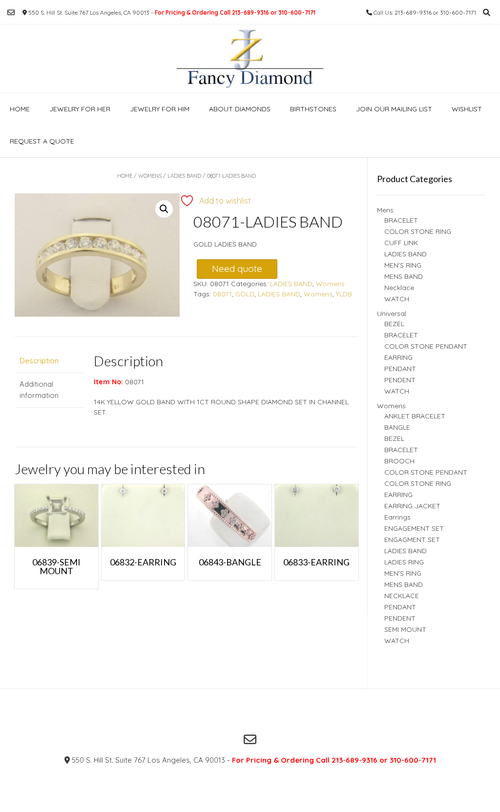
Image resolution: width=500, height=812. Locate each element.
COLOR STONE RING (417, 231)
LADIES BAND (184, 175)
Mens (385, 210)
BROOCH (399, 461)
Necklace (399, 287)
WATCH (396, 298)
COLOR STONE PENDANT (425, 346)
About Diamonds (240, 108)
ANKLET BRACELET (414, 416)
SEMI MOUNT (405, 629)
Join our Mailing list (394, 108)
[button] (164, 209)
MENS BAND (403, 276)
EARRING (398, 357)
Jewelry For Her (79, 108)
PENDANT (400, 368)
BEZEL (394, 323)
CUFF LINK (401, 242)
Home (20, 108)
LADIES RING (404, 562)
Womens (150, 175)
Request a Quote (42, 141)
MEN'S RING (402, 265)
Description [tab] (39, 360)
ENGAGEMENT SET (414, 528)
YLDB (344, 294)
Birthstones (313, 108)
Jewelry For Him (159, 108)
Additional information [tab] (39, 389)
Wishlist (467, 108)
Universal (391, 313)
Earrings (397, 517)
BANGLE (397, 427)
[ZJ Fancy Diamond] (250, 58)
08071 (222, 294)
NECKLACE (401, 595)
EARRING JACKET (412, 505)
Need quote (237, 268)
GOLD (244, 294)
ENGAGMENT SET (412, 539)
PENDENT (400, 379)
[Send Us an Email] (11, 12)
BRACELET (401, 220)
